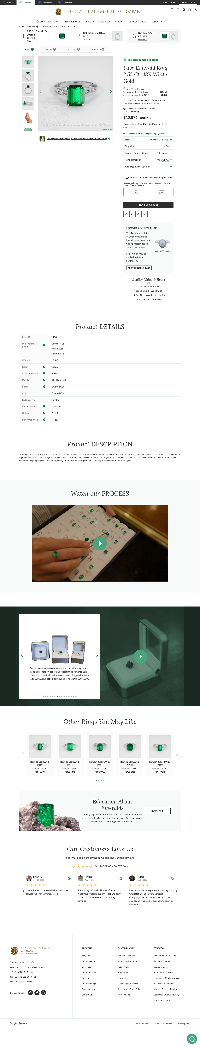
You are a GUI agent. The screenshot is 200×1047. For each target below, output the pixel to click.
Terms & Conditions (163, 1023)
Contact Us (87, 994)
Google (105, 857)
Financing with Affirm (128, 983)
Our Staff (86, 978)
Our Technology (89, 983)
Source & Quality (161, 967)
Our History (87, 967)
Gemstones (67, 2)
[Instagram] (43, 992)
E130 (32, 38)
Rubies (10, 2)
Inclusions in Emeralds (164, 983)
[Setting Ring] (117, 36)
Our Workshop (88, 961)
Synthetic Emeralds (162, 961)
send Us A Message (25, 972)
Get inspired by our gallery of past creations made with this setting (77, 138)
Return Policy (124, 967)
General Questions (126, 955)
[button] (111, 91)
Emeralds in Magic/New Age (167, 978)
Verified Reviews (124, 857)
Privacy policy (183, 1023)
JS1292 (89, 36)
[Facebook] (37, 992)
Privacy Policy (124, 994)
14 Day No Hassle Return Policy (141, 108)
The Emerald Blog (162, 1000)
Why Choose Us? (89, 955)
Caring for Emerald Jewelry (166, 994)
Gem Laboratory (89, 989)
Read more (161, 811)
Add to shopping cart (139, 268)
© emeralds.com (141, 1023)
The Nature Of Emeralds (165, 955)
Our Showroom (89, 972)
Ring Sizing (123, 972)
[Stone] (62, 36)
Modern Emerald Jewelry (165, 989)
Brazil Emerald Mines (163, 972)
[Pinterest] (30, 992)
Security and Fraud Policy (129, 989)
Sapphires (47, 2)
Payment (122, 978)
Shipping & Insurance (127, 961)
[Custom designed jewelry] (169, 36)
